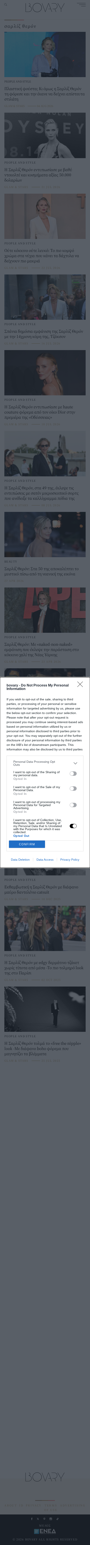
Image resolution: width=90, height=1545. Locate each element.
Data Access (45, 859)
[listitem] (45, 763)
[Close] (81, 686)
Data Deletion (20, 859)
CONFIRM (27, 844)
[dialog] (45, 772)
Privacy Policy (69, 859)
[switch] (73, 773)
